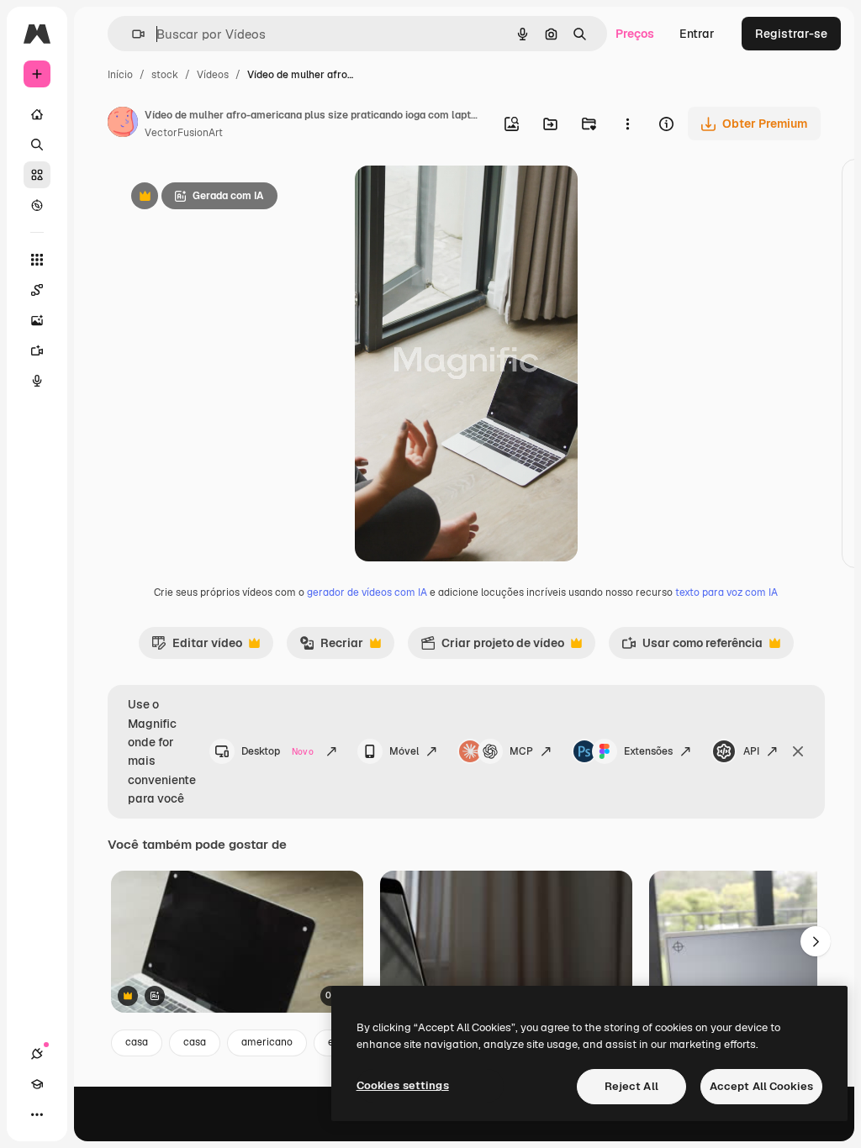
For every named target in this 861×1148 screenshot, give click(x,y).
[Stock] (37, 174)
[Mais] (37, 1114)
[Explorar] (37, 205)
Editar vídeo (196, 647)
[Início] (37, 114)
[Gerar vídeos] (37, 350)
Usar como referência (692, 647)
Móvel (404, 751)
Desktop (277, 751)
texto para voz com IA (726, 592)
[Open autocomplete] (131, 34)
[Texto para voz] (37, 380)
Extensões (648, 751)
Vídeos (213, 75)
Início (120, 75)
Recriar (331, 647)
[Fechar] (798, 751)
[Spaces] (37, 289)
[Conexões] (37, 1053)
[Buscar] (37, 144)
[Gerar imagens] (37, 320)
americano (267, 1042)
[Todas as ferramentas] (37, 259)
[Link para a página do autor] (123, 124)
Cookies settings (403, 1085)
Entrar (697, 33)
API (751, 751)
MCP (521, 751)
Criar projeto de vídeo (492, 647)
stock (164, 75)
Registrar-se (791, 33)
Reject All (631, 1086)
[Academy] (37, 1084)
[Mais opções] (627, 123)
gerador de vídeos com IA (367, 592)
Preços (634, 33)
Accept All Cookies (761, 1086)
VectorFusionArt (184, 133)
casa (136, 1042)
